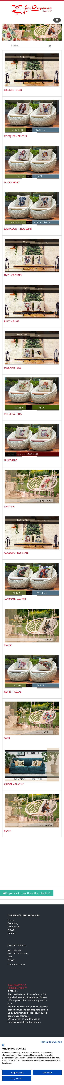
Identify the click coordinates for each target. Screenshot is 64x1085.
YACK (7, 737)
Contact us (13, 926)
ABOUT (12, 991)
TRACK (8, 645)
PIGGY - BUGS (11, 321)
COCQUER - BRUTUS (15, 136)
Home (11, 919)
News (11, 929)
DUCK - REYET (12, 182)
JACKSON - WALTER (15, 599)
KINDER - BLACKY (13, 784)
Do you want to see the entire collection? (27, 893)
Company (13, 923)
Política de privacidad (51, 1041)
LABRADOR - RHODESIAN (18, 228)
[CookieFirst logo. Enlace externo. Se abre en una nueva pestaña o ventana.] (3, 1045)
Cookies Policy (17, 988)
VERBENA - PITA (13, 413)
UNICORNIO (10, 460)
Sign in (11, 932)
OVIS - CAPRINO (13, 275)
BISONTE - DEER (13, 89)
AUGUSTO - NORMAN (16, 552)
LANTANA (9, 506)
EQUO (7, 830)
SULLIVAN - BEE (12, 367)
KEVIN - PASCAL (12, 691)
